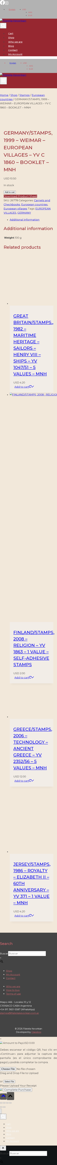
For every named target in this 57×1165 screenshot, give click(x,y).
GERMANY (24, 212)
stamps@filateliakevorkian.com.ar (19, 1013)
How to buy (13, 990)
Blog (11, 46)
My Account (13, 974)
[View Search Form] (3, 25)
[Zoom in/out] (1, 1102)
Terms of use (13, 993)
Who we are (15, 41)
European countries (34, 204)
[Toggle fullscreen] (4, 1102)
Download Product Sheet (20, 196)
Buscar (4, 953)
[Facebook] (2, 4)
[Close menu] (1, 1111)
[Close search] (3, 1148)
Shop (11, 37)
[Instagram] (7, 4)
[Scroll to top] (3, 1096)
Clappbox (36, 1032)
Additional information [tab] (25, 219)
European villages (15, 208)
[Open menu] (3, 80)
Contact (12, 50)
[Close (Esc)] (10, 1102)
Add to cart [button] (21, 386)
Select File (9, 1081)
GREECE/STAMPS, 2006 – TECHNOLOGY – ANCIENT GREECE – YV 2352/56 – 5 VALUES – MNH (32, 748)
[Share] (7, 1102)
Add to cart (10, 192)
